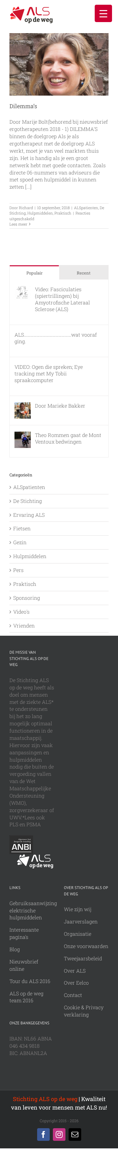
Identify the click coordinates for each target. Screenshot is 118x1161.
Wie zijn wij (77, 909)
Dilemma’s (23, 106)
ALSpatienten (86, 207)
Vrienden (24, 625)
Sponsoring (26, 597)
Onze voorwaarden (86, 946)
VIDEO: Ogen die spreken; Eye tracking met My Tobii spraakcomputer (48, 373)
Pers (18, 570)
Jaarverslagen (81, 921)
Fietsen (22, 528)
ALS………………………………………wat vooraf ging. (55, 338)
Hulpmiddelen (40, 212)
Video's (21, 611)
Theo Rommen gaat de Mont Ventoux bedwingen (68, 438)
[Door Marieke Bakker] (22, 405)
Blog (14, 949)
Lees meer (18, 224)
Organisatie (77, 933)
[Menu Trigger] (103, 13)
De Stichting (27, 501)
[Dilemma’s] (59, 64)
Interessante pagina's (24, 933)
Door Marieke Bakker (60, 405)
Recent (84, 273)
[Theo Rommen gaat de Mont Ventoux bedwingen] (22, 435)
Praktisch (62, 212)
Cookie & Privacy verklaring (84, 1011)
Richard (26, 207)
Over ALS (75, 970)
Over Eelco (76, 982)
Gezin (19, 542)
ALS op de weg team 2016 (26, 997)
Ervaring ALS (29, 514)
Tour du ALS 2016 (29, 981)
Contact (73, 995)
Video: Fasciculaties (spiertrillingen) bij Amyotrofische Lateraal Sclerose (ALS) (62, 299)
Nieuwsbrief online (23, 965)
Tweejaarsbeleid (83, 958)
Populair (34, 273)
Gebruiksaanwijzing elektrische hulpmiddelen (33, 910)
